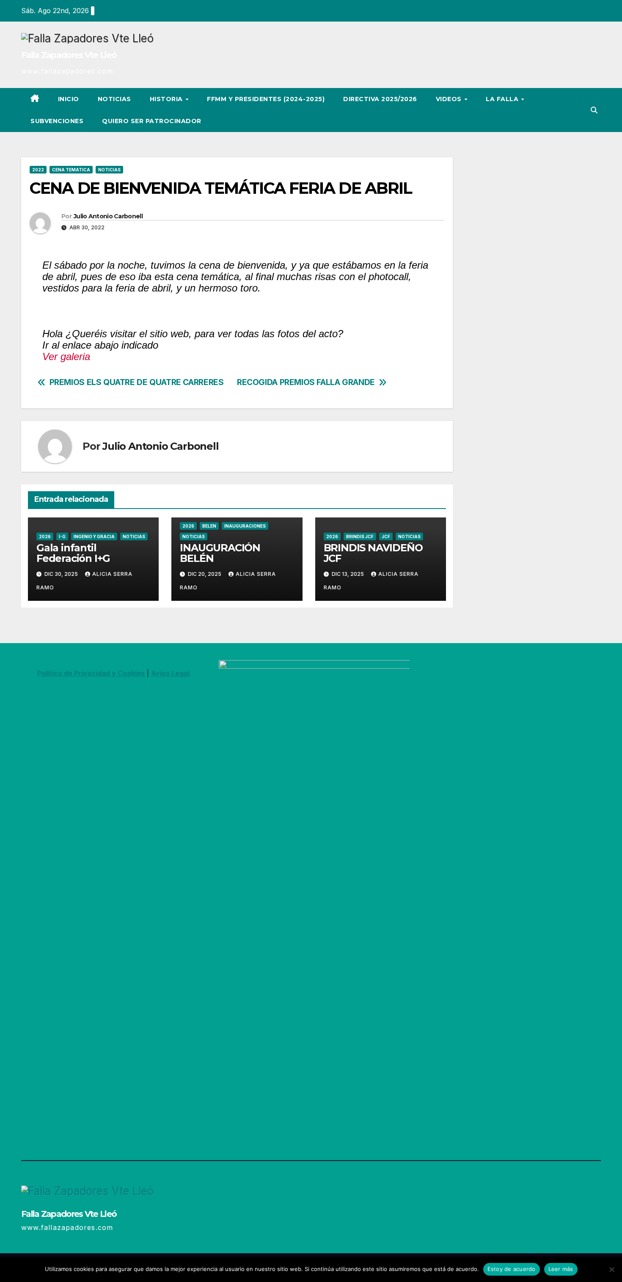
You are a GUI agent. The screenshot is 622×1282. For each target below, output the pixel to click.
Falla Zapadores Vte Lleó (68, 55)
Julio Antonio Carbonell (108, 216)
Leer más (560, 1268)
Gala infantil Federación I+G (73, 553)
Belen (209, 525)
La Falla (503, 99)
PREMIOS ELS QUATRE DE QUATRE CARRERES (137, 382)
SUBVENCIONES (56, 121)
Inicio (68, 99)
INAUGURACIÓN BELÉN (220, 553)
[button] (594, 110)
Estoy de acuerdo (511, 1268)
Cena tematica (71, 169)
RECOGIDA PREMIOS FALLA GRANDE (306, 382)
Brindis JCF (360, 536)
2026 (45, 536)
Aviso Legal (170, 673)
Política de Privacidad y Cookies (91, 673)
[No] (611, 1269)
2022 (38, 169)
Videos (450, 99)
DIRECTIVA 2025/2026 (380, 99)
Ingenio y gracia (94, 536)
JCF (386, 536)
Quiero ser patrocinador (151, 121)
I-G (62, 536)
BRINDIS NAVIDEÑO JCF (373, 553)
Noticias (114, 99)
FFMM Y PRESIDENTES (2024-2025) (266, 99)
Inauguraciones (245, 525)
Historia (167, 99)
